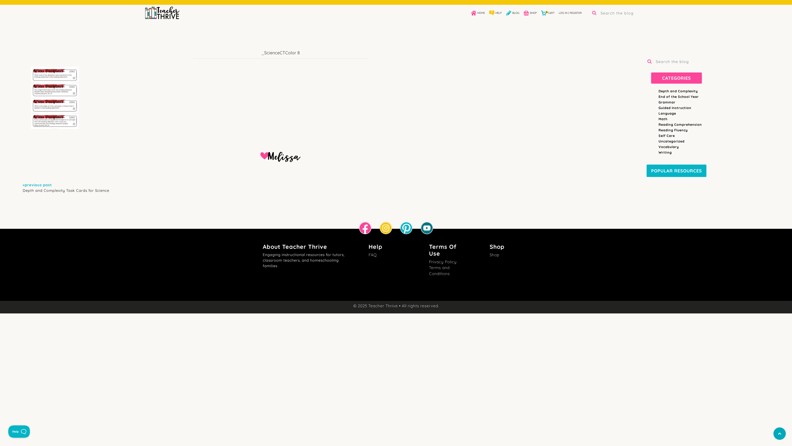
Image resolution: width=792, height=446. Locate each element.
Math (663, 119)
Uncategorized (672, 141)
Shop (494, 254)
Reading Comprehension (680, 124)
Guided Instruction (675, 108)
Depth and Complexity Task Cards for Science (66, 188)
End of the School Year (679, 97)
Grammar (667, 102)
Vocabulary (669, 147)
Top (779, 433)
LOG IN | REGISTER (570, 12)
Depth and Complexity (678, 91)
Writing (665, 152)
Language (667, 113)
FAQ (373, 254)
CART (550, 12)
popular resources (676, 170)
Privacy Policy (443, 261)
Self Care (667, 136)
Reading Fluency (673, 130)
